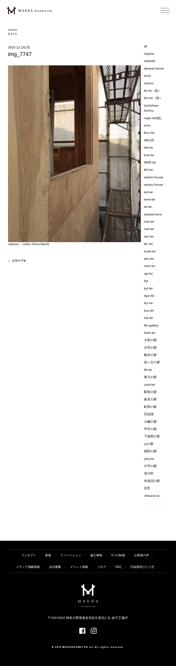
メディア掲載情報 (28, 567)
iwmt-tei (149, 199)
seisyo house (153, 184)
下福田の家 (152, 436)
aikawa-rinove (154, 68)
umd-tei (149, 384)
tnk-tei (148, 318)
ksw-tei (149, 155)
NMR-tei (150, 162)
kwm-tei (149, 332)
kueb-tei (150, 251)
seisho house (153, 177)
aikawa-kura (153, 214)
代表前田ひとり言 (142, 567)
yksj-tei (149, 458)
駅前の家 (150, 392)
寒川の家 (150, 377)
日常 (147, 488)
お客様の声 (141, 555)
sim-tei (149, 236)
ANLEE (149, 140)
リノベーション (70, 555)
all (145, 46)
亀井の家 (150, 355)
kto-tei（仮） (153, 98)
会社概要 (55, 567)
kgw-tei (149, 295)
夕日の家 (150, 347)
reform (149, 83)
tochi (147, 76)
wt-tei (148, 207)
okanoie (149, 61)
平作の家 (150, 429)
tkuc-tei (149, 132)
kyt (146, 281)
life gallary (151, 325)
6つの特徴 (118, 555)
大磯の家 (150, 421)
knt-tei (148, 192)
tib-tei (148, 370)
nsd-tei (149, 229)
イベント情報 (79, 567)
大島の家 (150, 340)
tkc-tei (148, 244)
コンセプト (28, 555)
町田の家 (150, 407)
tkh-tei (148, 169)
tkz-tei (148, 303)
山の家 (149, 444)
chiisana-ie (152, 495)
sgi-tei (148, 273)
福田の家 (150, 451)
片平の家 (150, 466)
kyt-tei (148, 288)
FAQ (118, 567)
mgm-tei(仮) (152, 118)
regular (149, 53)
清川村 (149, 473)
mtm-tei (149, 266)
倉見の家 (150, 399)
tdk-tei (148, 147)
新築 (48, 555)
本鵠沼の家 (152, 481)
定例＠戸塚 (19, 260)
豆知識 (149, 414)
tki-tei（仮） (152, 90)
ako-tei (149, 258)
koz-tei (149, 310)
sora (147, 125)
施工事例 (96, 555)
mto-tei (149, 221)
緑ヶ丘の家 (152, 362)
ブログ (101, 567)
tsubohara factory (151, 108)
